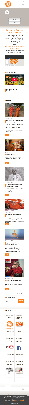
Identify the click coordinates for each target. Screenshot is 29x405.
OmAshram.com (10, 377)
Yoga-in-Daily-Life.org (10, 331)
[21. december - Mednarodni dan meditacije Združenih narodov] (14, 211)
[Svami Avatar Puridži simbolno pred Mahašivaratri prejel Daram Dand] (14, 117)
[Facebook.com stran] (19, 352)
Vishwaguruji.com (19, 377)
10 (27, 293)
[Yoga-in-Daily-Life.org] (10, 329)
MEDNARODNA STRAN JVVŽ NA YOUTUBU (10, 340)
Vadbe (14, 19)
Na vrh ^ (8, 385)
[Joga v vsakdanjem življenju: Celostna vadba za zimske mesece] (14, 239)
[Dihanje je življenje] (14, 151)
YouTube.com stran (10, 354)
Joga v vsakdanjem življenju (8, 4)
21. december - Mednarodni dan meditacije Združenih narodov (13, 215)
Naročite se (21, 301)
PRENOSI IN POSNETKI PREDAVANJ (19, 317)
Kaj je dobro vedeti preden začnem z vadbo (14, 47)
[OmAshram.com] (10, 375)
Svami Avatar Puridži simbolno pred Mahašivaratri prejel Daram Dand (14, 121)
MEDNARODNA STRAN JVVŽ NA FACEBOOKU (19, 340)
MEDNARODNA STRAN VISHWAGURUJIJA (19, 363)
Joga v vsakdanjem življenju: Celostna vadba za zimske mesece (15, 243)
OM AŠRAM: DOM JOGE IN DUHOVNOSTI (10, 363)
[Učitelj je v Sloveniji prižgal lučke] (14, 277)
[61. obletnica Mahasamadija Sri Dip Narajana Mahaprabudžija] (14, 181)
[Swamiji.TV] (19, 329)
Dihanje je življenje (10, 154)
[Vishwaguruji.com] (19, 375)
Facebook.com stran (19, 354)
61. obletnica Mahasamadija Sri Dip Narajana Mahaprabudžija (14, 185)
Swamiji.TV (19, 331)
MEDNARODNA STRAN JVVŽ (9, 317)
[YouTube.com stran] (10, 352)
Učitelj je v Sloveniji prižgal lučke (13, 280)
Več (7, 135)
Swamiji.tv (7, 12)
